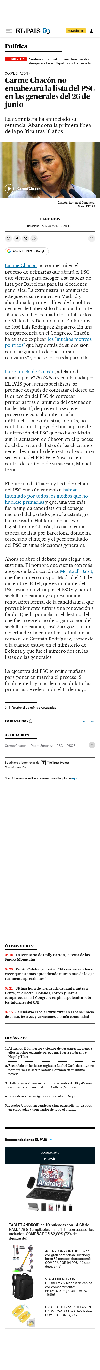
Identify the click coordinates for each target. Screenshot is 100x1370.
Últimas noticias (19, 946)
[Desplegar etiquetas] (92, 745)
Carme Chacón (16, 73)
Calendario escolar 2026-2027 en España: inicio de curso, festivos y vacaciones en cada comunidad (49, 1014)
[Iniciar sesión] (91, 31)
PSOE (71, 746)
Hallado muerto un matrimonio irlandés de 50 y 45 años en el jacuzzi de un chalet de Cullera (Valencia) (50, 1085)
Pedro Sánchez (42, 746)
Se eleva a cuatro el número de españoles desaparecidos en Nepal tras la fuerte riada (60, 61)
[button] (50, 170)
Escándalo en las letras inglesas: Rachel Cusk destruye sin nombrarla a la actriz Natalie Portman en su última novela (51, 1070)
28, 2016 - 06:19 (57, 226)
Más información (15, 767)
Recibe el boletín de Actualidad (34, 707)
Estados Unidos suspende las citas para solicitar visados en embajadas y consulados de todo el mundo (50, 1107)
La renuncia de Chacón (30, 372)
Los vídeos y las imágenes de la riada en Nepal (42, 1096)
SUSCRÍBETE (76, 31)
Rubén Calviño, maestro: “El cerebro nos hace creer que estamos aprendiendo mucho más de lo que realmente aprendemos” (50, 974)
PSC (60, 746)
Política (16, 46)
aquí (74, 778)
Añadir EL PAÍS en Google (29, 251)
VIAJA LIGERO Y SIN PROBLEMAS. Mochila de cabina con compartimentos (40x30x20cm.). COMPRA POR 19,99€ (68, 1287)
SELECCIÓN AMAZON (50, 1155)
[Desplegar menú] (9, 31)
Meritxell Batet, (77, 571)
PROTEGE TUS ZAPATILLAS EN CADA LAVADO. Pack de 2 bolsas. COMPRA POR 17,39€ (69, 1311)
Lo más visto (16, 1037)
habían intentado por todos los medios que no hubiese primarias (46, 496)
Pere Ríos (50, 219)
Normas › (88, 721)
